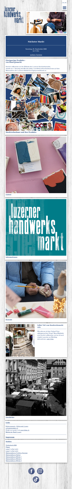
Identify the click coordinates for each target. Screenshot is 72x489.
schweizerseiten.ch (12, 428)
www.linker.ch (24, 430)
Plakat (8, 447)
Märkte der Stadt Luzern (13, 432)
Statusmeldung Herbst (13, 455)
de (63, 2)
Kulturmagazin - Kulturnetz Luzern (17, 426)
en (65, 2)
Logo (7, 449)
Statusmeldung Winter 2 (14, 459)
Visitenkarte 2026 (11, 445)
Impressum (10, 437)
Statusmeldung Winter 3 (14, 461)
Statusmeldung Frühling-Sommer (17, 453)
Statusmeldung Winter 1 (14, 457)
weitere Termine (36, 55)
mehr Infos (50, 339)
